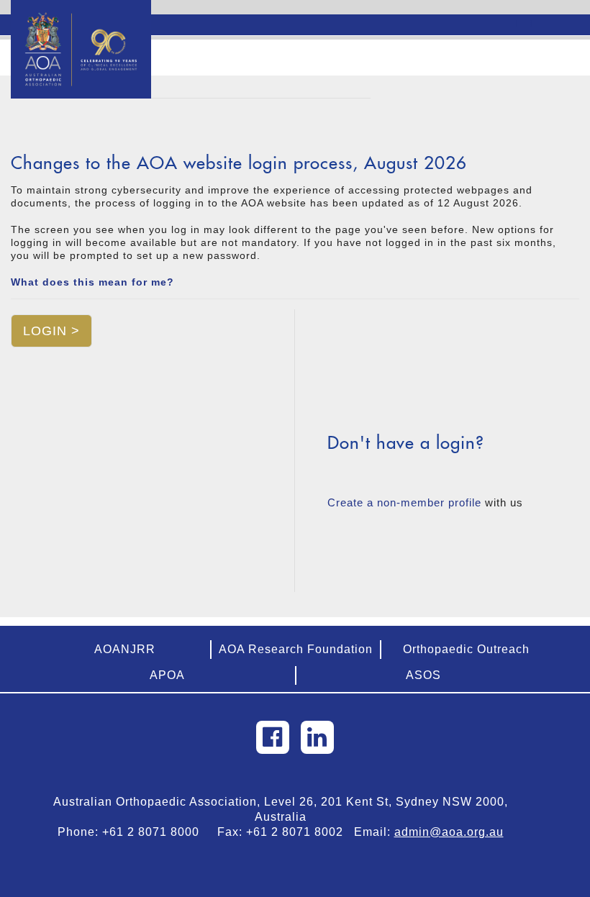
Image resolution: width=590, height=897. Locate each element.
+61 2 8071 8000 (156, 832)
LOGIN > (51, 331)
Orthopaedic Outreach (466, 649)
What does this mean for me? (92, 282)
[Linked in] (317, 737)
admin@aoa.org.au (449, 832)
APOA (167, 675)
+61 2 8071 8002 (300, 832)
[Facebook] (272, 737)
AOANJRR (124, 649)
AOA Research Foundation (296, 649)
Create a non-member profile (404, 502)
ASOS (423, 675)
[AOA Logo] (81, 18)
